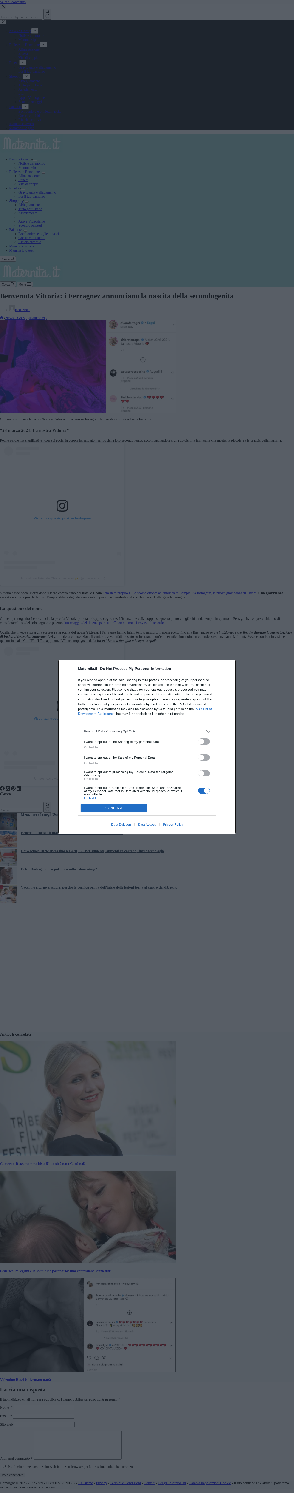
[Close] (226, 669)
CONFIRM (113, 808)
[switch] (204, 741)
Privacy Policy (173, 824)
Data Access (147, 824)
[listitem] (147, 731)
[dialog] (147, 746)
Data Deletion (121, 824)
